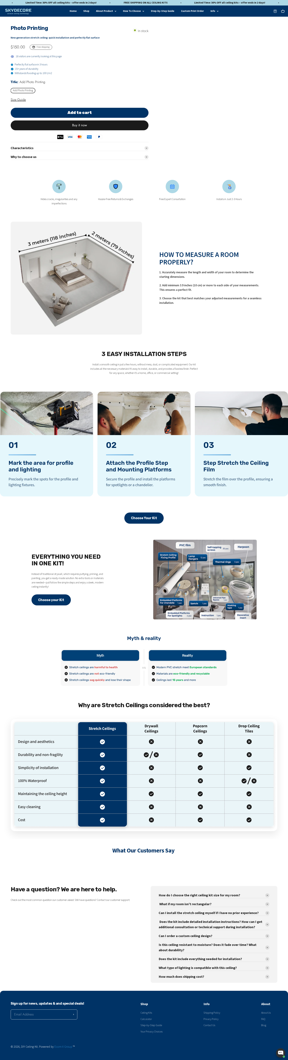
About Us (266, 1013)
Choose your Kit (51, 600)
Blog (263, 1025)
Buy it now (79, 125)
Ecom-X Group (63, 1047)
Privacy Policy (211, 1019)
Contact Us (209, 1025)
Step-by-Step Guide (162, 11)
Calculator (146, 1019)
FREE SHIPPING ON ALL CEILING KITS (86, 3)
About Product (104, 11)
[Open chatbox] (280, 1053)
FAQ (263, 1019)
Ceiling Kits (146, 1013)
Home (73, 11)
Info (212, 11)
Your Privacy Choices (151, 1031)
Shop (86, 11)
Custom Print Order (192, 11)
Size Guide (18, 99)
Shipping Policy (212, 1013)
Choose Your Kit (144, 518)
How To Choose (132, 11)
